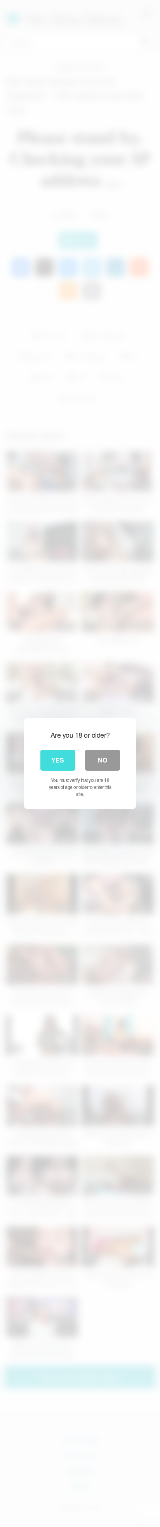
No (102, 760)
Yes (57, 760)
